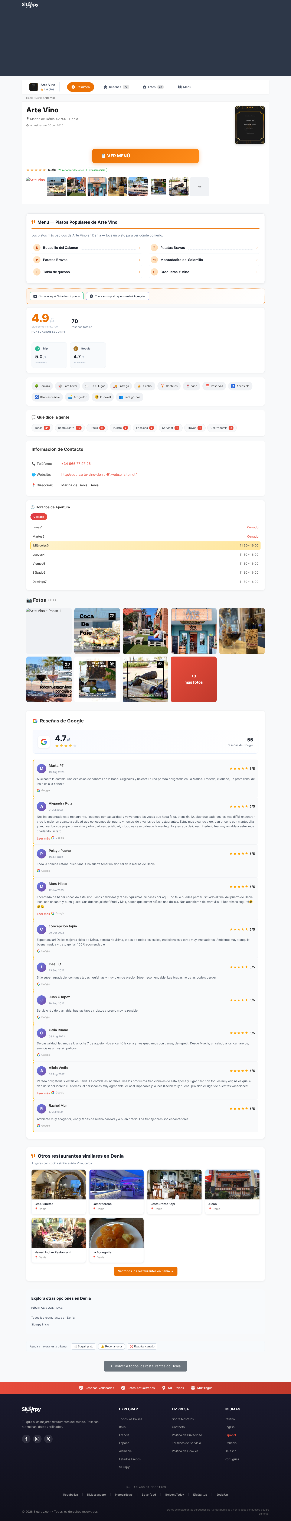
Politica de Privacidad (187, 1435)
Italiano (230, 1419)
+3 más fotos (193, 679)
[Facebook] (26, 1439)
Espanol (230, 1435)
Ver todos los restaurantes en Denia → (145, 1271)
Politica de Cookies (185, 1451)
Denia (38, 97)
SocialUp (222, 1494)
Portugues (232, 1459)
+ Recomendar (97, 170)
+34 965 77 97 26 (76, 463)
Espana (124, 1443)
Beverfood (149, 1494)
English (230, 1427)
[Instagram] (37, 1439)
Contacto (178, 1427)
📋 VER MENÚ (115, 155)
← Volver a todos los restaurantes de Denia (146, 1366)
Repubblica (70, 1494)
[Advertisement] (145, 42)
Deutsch (230, 1451)
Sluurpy (124, 1467)
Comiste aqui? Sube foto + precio (59, 296)
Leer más (43, 838)
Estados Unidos (130, 1459)
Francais (230, 1443)
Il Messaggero (96, 1494)
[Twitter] (48, 1439)
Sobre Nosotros (183, 1419)
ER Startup (200, 1494)
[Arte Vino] (35, 186)
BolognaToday (174, 1494)
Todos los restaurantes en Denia (53, 1317)
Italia (122, 1427)
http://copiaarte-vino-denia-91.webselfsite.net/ (99, 474)
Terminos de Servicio (186, 1443)
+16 (199, 186)
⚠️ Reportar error (111, 1346)
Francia (124, 1435)
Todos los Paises (130, 1419)
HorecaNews (124, 1494)
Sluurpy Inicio (40, 1324)
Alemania (125, 1451)
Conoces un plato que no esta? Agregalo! (120, 296)
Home (29, 97)
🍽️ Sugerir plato (83, 1346)
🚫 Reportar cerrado (142, 1346)
